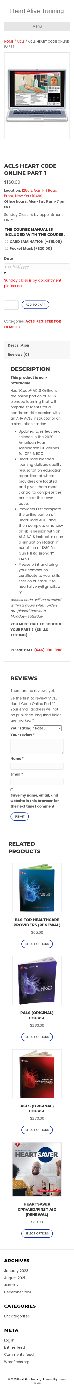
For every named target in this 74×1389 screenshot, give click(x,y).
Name (17, 758)
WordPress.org (16, 1361)
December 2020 (18, 1292)
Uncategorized (17, 1316)
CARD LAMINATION (36, 241)
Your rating (22, 728)
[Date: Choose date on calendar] (5, 273)
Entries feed (14, 1347)
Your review (22, 734)
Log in (9, 1340)
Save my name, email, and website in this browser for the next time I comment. (34, 801)
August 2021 (14, 1277)
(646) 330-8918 (48, 650)
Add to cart (35, 305)
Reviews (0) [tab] (18, 354)
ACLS (21, 41)
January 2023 (16, 1270)
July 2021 (12, 1285)
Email (16, 774)
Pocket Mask (31, 248)
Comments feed (19, 1354)
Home (9, 41)
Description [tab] (18, 345)
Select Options (37, 944)
